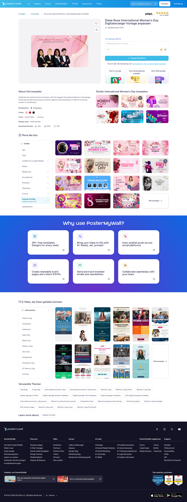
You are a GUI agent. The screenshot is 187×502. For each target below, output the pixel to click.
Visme (156, 445)
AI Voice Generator (124, 448)
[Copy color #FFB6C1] (26, 112)
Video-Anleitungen (76, 445)
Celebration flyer (87, 401)
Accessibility (169, 451)
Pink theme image (27, 407)
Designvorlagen (36, 445)
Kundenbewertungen (12, 463)
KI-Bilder (98, 457)
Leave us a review (11, 457)
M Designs (37, 108)
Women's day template (153, 401)
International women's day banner (83, 390)
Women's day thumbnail (86, 407)
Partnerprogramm (11, 454)
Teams (56, 454)
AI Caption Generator (125, 457)
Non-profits (58, 460)
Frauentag (36, 390)
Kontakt (167, 445)
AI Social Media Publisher (105, 448)
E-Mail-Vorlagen (36, 448)
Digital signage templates (111, 395)
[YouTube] (179, 429)
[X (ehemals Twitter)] (171, 429)
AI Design (99, 445)
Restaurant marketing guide (80, 457)
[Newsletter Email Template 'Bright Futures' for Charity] (160, 324)
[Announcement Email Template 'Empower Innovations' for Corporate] (140, 361)
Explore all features (37, 460)
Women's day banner (124, 390)
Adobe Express (146, 451)
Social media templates (39, 451)
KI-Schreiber (100, 454)
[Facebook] (157, 429)
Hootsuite (158, 451)
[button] (96, 23)
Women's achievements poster (63, 401)
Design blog (73, 451)
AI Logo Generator (124, 454)
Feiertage (24, 390)
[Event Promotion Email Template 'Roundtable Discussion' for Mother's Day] (102, 361)
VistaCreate (144, 448)
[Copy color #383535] (33, 112)
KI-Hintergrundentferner (127, 451)
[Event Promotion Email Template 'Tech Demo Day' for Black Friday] (63, 361)
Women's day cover (65, 407)
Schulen (56, 457)
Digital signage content (29, 395)
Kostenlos (57, 445)
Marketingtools (36, 457)
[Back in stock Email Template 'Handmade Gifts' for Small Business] (121, 324)
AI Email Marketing (102, 451)
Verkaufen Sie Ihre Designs (15, 460)
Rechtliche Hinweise (172, 460)
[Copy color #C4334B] (30, 112)
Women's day (106, 390)
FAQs (166, 454)
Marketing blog (75, 454)
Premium (56, 448)
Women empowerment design (110, 401)
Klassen (72, 448)
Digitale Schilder (48, 415)
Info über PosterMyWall (13, 445)
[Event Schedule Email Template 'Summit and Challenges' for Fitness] (140, 324)
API (165, 457)
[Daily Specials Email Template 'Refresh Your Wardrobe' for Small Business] (83, 324)
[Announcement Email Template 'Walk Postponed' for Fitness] (63, 324)
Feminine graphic (133, 401)
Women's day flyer (144, 390)
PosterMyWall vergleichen (150, 439)
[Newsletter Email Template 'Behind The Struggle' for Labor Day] (121, 361)
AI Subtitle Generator (125, 445)
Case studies (9, 451)
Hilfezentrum (169, 448)
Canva (142, 445)
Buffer (156, 448)
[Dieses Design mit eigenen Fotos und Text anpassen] (59, 51)
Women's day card (46, 407)
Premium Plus (58, 451)
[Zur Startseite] (10, 3)
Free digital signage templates (137, 395)
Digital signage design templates (55, 395)
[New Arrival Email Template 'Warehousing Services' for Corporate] (83, 361)
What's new (8, 448)
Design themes (36, 454)
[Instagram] (164, 429)
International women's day (55, 390)
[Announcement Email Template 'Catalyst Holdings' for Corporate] (102, 324)
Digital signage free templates (84, 395)
